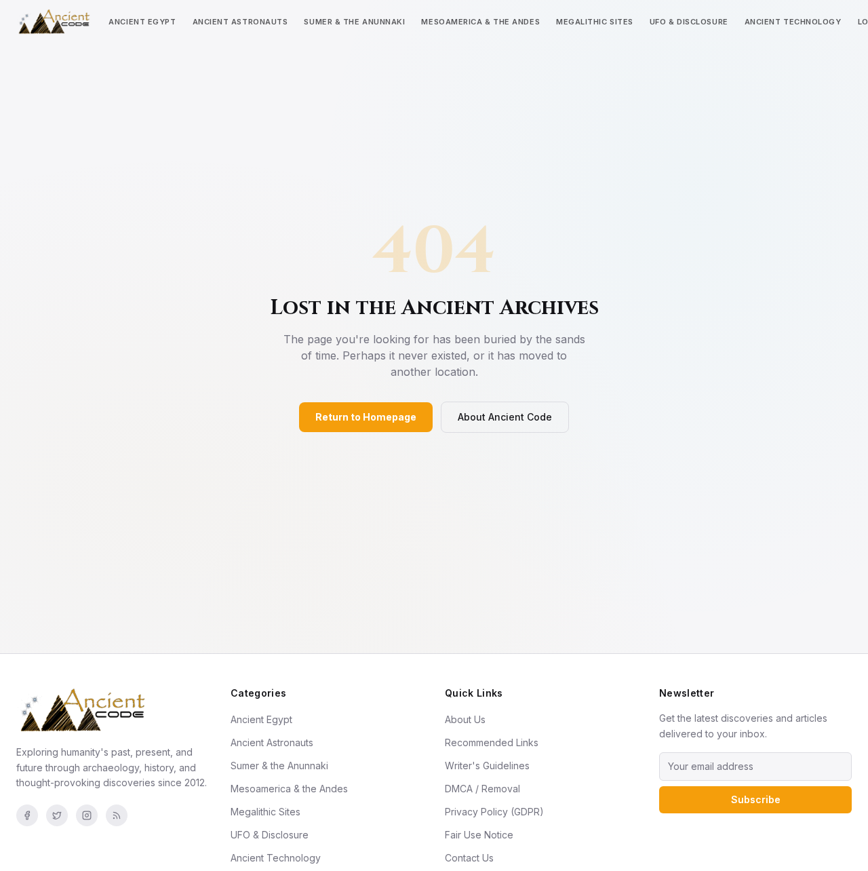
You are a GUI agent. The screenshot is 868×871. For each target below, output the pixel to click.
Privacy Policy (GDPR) (494, 811)
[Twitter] (57, 815)
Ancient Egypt (142, 21)
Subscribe (756, 799)
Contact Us (469, 858)
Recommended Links (491, 742)
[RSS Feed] (116, 815)
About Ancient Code (505, 417)
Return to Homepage (365, 417)
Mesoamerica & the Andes (480, 21)
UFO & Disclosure (689, 21)
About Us (465, 719)
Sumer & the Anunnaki (354, 21)
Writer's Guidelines (487, 765)
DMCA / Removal (482, 788)
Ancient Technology (793, 21)
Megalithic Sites (594, 21)
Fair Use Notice (479, 834)
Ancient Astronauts (240, 21)
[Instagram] (87, 815)
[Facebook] (27, 815)
